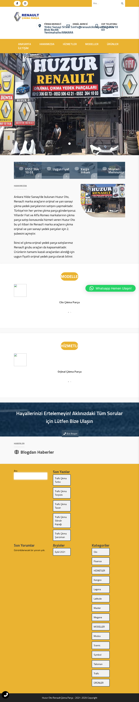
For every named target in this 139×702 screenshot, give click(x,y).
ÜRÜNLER (112, 44)
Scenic (97, 645)
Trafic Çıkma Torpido (61, 492)
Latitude (98, 598)
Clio (95, 552)
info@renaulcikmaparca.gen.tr (82, 27)
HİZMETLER (70, 44)
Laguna (97, 589)
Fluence (98, 561)
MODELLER (91, 44)
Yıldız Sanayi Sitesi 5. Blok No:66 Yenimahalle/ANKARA (53, 30)
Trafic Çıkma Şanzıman (61, 535)
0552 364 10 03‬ (109, 28)
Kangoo (98, 580)
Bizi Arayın (71, 433)
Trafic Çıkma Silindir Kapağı (61, 520)
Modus (97, 636)
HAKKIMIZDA (46, 44)
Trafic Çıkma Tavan (61, 505)
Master (97, 608)
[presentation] (68, 312)
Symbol (97, 654)
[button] (69, 144)
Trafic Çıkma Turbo (61, 480)
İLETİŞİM (23, 48)
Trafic (96, 673)
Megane (98, 617)
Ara (15, 471)
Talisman (98, 664)
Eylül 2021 (60, 552)
